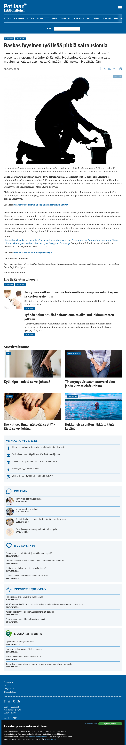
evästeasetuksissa (51, 739)
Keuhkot (19, 18)
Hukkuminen (72, 396)
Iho (89, 18)
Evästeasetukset (90, 723)
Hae (49, 28)
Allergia (78, 18)
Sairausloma (20, 39)
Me (5, 685)
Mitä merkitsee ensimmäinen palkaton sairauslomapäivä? (40, 204)
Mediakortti (8, 682)
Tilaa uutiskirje (10, 692)
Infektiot (43, 18)
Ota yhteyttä (9, 688)
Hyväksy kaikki (110, 723)
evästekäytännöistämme (38, 736)
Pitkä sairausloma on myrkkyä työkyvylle (32, 252)
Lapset (107, 18)
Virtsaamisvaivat (74, 353)
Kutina (9, 396)
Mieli (97, 18)
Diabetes (65, 18)
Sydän (7, 18)
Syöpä (30, 18)
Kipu (54, 18)
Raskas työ (9, 39)
